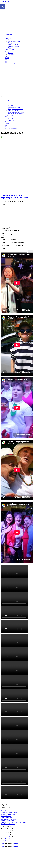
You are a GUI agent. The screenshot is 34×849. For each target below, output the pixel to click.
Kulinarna (11, 39)
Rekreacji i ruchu (13, 44)
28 (5, 838)
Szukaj (3, 248)
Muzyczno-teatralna (14, 41)
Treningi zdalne (9, 49)
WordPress (15, 843)
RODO (7, 61)
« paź (2, 840)
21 (5, 837)
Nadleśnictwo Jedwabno (8, 824)
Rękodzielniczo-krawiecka (16, 46)
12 (1, 835)
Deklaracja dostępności (11, 63)
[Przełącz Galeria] (32, 117)
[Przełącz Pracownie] (32, 104)
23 (9, 837)
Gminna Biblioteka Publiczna (9, 812)
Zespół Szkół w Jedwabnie (8, 819)
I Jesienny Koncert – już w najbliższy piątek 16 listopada (14, 196)
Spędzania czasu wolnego (15, 48)
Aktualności (8, 34)
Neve (2, 843)
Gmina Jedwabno (6, 811)
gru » (6, 840)
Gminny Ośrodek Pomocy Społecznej (6, 816)
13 (3, 835)
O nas (6, 36)
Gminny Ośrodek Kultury (8, 814)
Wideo (6, 56)
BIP (6, 59)
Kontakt (7, 58)
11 (12, 833)
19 (1, 837)
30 (9, 838)
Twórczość (11, 54)
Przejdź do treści (5, 1)
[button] (2, 6)
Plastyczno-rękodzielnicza (15, 43)
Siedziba (10, 53)
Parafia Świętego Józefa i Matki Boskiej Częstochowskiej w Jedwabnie (14, 821)
